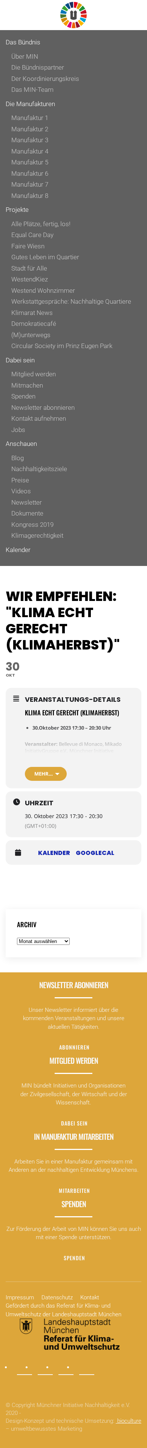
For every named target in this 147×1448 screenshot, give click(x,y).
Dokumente (27, 513)
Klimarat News (32, 312)
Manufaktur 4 (29, 151)
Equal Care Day (32, 235)
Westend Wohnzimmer (43, 290)
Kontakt (89, 1297)
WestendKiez (29, 279)
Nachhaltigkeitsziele (39, 469)
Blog (17, 458)
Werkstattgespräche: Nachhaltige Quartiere (71, 301)
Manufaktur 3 (29, 140)
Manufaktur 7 (29, 184)
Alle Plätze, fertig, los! (40, 224)
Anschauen (21, 443)
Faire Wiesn (27, 246)
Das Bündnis (23, 42)
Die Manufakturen (30, 104)
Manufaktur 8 (29, 195)
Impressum (20, 1297)
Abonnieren (74, 1047)
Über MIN (24, 56)
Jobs (18, 429)
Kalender (18, 550)
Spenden (23, 396)
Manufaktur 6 (29, 173)
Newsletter (26, 502)
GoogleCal (95, 853)
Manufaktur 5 (29, 162)
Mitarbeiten (74, 1190)
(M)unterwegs (31, 335)
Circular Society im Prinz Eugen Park (61, 346)
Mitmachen (27, 385)
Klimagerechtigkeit (37, 535)
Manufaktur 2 (29, 129)
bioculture (128, 1421)
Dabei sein (20, 360)
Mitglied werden (33, 374)
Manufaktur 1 (29, 118)
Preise (20, 480)
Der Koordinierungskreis (45, 78)
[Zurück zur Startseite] (73, 15)
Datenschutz (57, 1297)
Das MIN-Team (32, 89)
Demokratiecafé (33, 323)
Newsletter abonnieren (43, 407)
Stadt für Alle (29, 268)
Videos (21, 491)
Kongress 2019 (32, 524)
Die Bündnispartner (37, 67)
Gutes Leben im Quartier (45, 257)
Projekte (17, 209)
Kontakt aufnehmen (38, 418)
